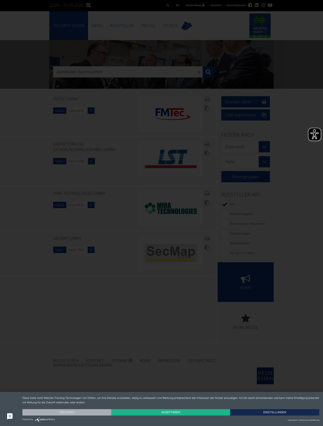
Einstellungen (274, 412)
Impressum (293, 420)
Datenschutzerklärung (309, 420)
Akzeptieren (170, 412)
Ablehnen (67, 412)
